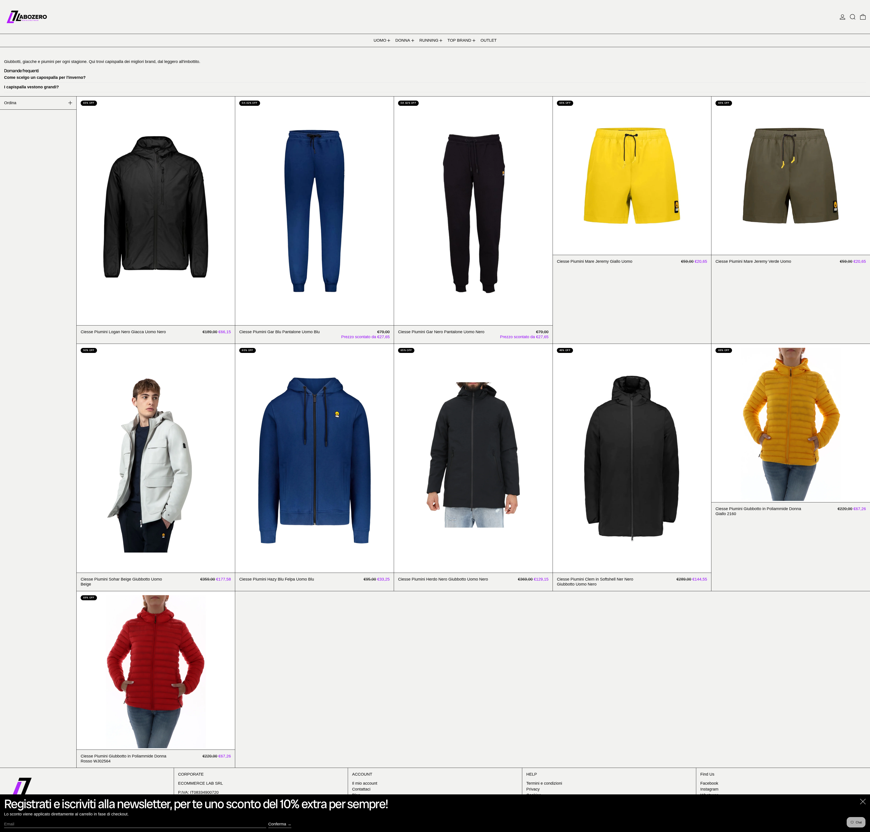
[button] (853, 17)
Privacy (533, 789)
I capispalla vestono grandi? (31, 87)
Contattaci (361, 789)
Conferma (277, 824)
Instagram (709, 789)
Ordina (10, 103)
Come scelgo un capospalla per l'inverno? (45, 77)
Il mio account (364, 783)
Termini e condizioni (544, 783)
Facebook (709, 783)
